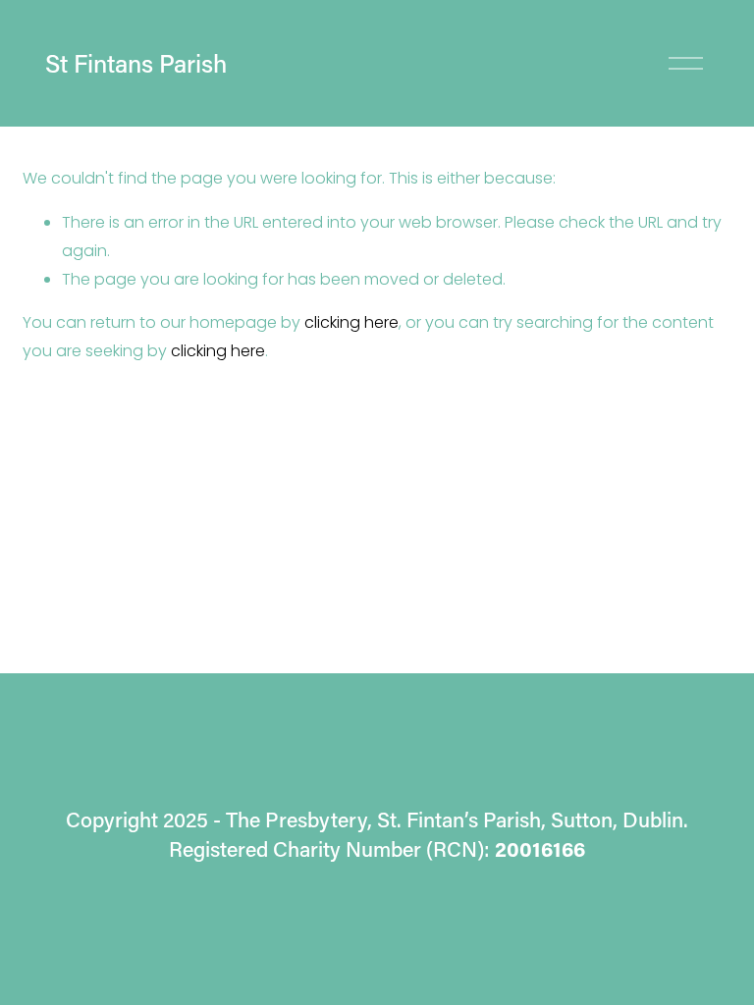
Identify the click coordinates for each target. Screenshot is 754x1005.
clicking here (351, 322)
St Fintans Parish (136, 63)
